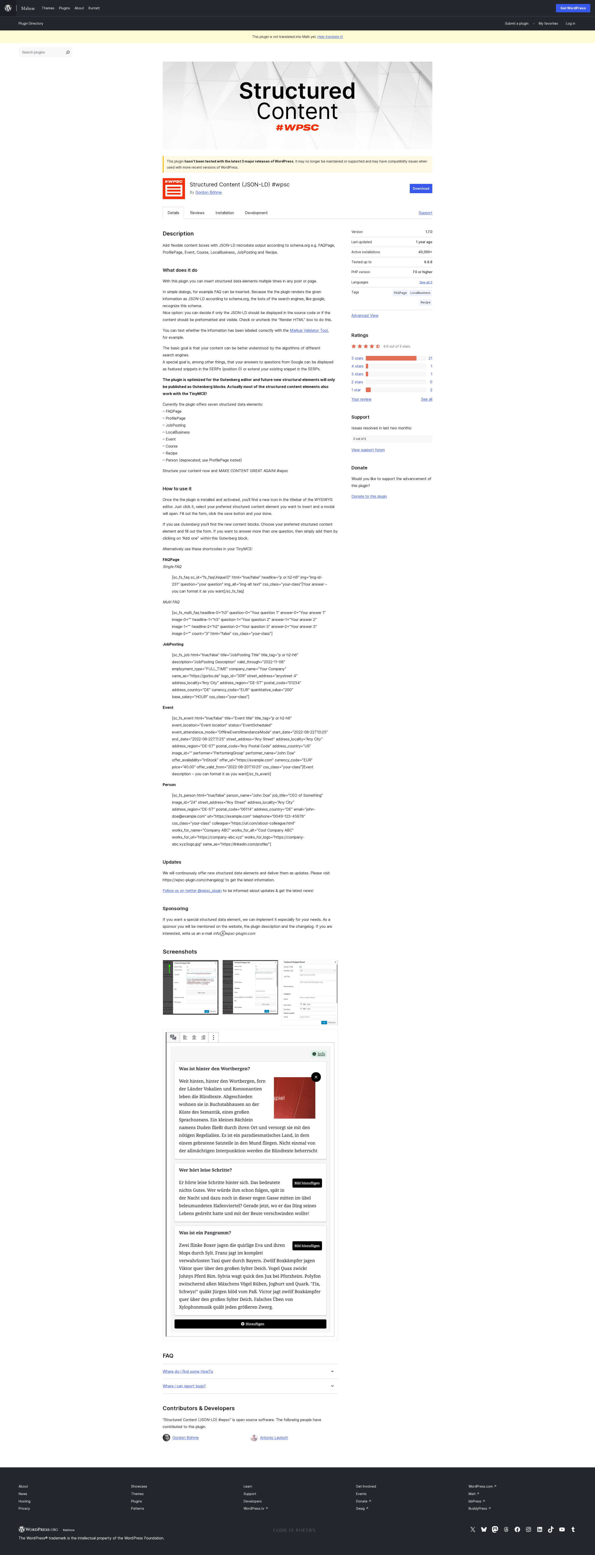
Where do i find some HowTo (188, 1371)
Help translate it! (330, 37)
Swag (362, 1508)
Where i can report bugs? (184, 1386)
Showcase (139, 1486)
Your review (361, 399)
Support (425, 212)
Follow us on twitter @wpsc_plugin (192, 890)
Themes (137, 1494)
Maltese (69, 1530)
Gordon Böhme (208, 192)
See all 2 (426, 282)
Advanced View (364, 315)
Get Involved (366, 1486)
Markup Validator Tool (309, 330)
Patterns (137, 1508)
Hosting (24, 1501)
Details (173, 212)
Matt (474, 1494)
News (23, 1494)
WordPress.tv (256, 1508)
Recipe (425, 302)
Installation (224, 212)
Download (421, 188)
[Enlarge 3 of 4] (331, 966)
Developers (253, 1501)
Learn (248, 1486)
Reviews (197, 212)
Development (256, 212)
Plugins (136, 1501)
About (23, 1486)
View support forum (368, 450)
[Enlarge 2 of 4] (272, 966)
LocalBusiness (420, 293)
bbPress (477, 1501)
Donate (363, 1501)
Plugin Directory (31, 23)
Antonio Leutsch (274, 1437)
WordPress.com (483, 1486)
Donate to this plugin (369, 496)
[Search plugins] (68, 52)
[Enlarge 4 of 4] (331, 1035)
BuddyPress (480, 1508)
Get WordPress (573, 8)
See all (426, 399)
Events (361, 1494)
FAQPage (400, 293)
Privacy (24, 1508)
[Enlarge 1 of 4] (212, 966)
